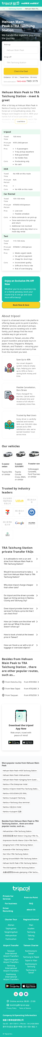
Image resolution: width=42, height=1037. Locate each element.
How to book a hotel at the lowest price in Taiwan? (19, 635)
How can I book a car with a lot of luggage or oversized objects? (18, 646)
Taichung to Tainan (31, 971)
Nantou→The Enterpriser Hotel (15, 784)
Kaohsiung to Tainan (31, 952)
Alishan (11, 925)
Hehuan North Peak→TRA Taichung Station (20, 863)
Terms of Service (25, 1008)
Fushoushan (11, 939)
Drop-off (7, 57)
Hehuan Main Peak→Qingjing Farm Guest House (21, 779)
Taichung (31, 932)
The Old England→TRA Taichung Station (19, 867)
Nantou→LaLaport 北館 (12, 811)
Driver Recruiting (8, 909)
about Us (31, 909)
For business (11, 903)
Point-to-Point (31, 897)
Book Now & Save (21, 305)
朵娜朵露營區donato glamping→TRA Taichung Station (21, 872)
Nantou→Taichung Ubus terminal (16, 802)
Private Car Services (8, 897)
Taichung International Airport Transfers (11, 968)
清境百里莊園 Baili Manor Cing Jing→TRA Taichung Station (21, 836)
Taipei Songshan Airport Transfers (11, 960)
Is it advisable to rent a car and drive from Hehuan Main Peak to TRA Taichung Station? (18, 561)
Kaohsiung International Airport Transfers (11, 977)
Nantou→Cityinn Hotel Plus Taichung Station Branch (21, 789)
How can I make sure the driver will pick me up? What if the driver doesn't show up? (19, 624)
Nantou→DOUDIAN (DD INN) (14, 793)
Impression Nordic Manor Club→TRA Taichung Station (21, 840)
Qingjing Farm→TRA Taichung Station (18, 845)
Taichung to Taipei (31, 957)
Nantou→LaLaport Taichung (14, 798)
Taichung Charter (15, 9)
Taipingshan (11, 928)
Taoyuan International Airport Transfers (11, 953)
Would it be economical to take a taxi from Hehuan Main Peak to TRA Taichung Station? (19, 574)
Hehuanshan (11, 935)
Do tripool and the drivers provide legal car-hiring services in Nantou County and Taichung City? (19, 598)
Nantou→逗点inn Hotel (12, 807)
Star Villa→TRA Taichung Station (15, 854)
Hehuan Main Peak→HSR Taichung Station (20, 770)
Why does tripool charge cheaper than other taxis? (18, 586)
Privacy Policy (11, 1008)
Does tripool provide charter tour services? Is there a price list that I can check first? (19, 611)
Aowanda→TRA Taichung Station (16, 849)
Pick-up (7, 44)
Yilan (31, 925)
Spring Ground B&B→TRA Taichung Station (20, 858)
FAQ (31, 903)
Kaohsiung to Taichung (31, 965)
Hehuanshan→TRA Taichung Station (17, 831)
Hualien (31, 928)
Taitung (31, 935)
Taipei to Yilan (31, 960)
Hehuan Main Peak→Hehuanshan (16, 775)
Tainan (31, 939)
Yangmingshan (11, 932)
